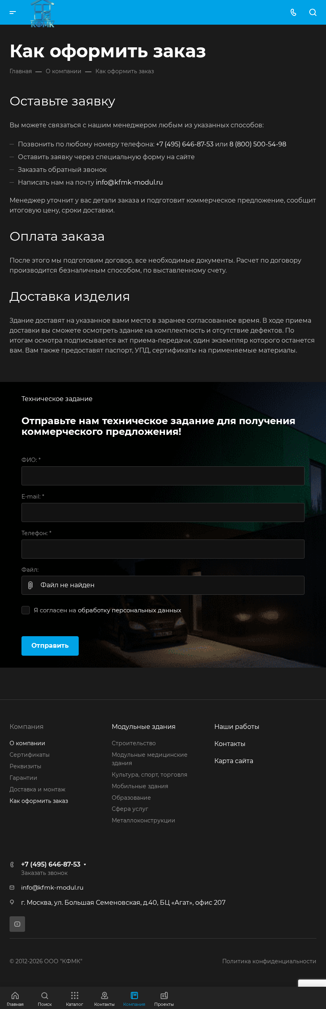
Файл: (30, 570)
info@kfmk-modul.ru (129, 182)
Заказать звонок (44, 873)
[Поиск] (312, 12)
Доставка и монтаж (37, 789)
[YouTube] (17, 924)
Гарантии (23, 778)
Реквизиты (25, 766)
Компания (27, 726)
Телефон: (36, 533)
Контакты (230, 744)
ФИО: (31, 460)
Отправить (50, 645)
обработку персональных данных (129, 610)
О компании (27, 743)
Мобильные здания (140, 786)
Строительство (134, 743)
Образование (131, 798)
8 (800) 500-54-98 (257, 144)
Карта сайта (233, 761)
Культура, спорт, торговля (149, 774)
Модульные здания (144, 726)
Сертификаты (30, 755)
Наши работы (237, 726)
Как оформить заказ (39, 801)
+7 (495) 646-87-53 (184, 144)
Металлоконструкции (143, 820)
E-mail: (32, 496)
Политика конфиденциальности (269, 961)
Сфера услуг (130, 809)
